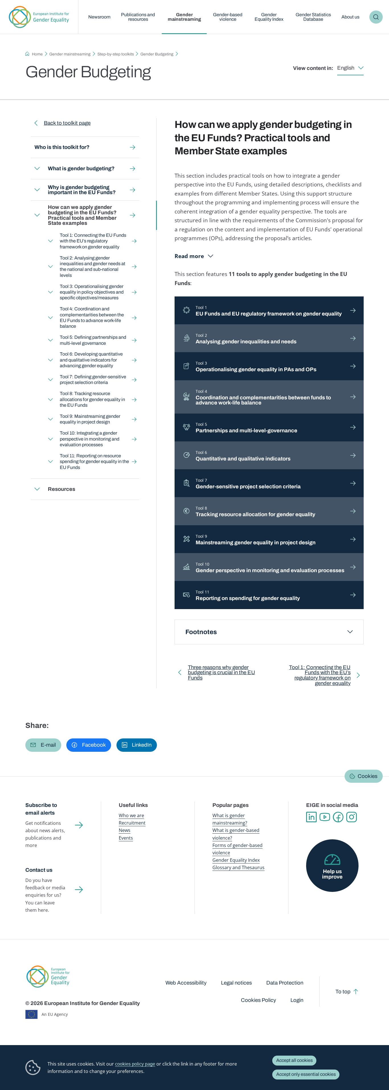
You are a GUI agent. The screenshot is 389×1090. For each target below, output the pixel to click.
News (124, 830)
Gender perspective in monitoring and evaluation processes (270, 567)
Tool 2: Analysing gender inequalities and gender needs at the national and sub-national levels (92, 267)
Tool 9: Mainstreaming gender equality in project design (90, 419)
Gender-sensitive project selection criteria (248, 483)
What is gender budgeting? (81, 168)
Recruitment (132, 823)
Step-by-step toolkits (115, 54)
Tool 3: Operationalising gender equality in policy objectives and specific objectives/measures (91, 292)
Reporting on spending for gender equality (248, 595)
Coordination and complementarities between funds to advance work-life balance (263, 397)
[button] (43, 744)
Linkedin (311, 817)
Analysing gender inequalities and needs (246, 338)
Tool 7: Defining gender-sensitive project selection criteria (93, 379)
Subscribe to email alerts (41, 809)
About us (350, 16)
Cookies (367, 776)
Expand (37, 168)
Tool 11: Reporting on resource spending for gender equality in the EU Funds (94, 461)
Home (37, 54)
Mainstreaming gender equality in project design (256, 539)
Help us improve (332, 874)
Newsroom (99, 16)
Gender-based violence (227, 17)
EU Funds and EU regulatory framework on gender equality (269, 311)
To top (343, 992)
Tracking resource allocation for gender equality (255, 511)
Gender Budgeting (156, 54)
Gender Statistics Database (313, 17)
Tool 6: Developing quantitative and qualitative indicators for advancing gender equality (91, 360)
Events (126, 838)
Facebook (338, 817)
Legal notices (236, 983)
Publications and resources (138, 17)
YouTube (325, 817)
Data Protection (284, 983)
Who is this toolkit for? (61, 147)
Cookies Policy (258, 1000)
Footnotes (201, 632)
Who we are (131, 815)
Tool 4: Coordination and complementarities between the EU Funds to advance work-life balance (92, 317)
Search (376, 17)
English (345, 68)
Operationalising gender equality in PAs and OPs (256, 366)
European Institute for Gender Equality (39, 17)
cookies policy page (135, 1063)
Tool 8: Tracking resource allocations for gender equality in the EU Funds (92, 399)
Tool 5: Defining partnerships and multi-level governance (93, 340)
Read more (189, 255)
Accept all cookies (294, 1060)
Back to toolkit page (67, 123)
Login (296, 1000)
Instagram (351, 817)
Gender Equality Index (269, 17)
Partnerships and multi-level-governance (246, 427)
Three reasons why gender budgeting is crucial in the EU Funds (221, 674)
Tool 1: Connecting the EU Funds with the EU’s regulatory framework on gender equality (93, 241)
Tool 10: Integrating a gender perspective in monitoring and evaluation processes (89, 439)
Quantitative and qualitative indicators (243, 456)
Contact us (38, 870)
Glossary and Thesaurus (238, 867)
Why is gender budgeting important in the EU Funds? (82, 190)
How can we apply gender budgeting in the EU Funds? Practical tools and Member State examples (82, 215)
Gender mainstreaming (184, 17)
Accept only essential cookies (306, 1074)
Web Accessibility (185, 983)
